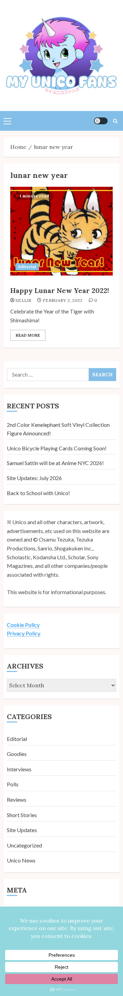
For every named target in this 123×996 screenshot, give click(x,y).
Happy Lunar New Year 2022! (59, 290)
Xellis (23, 300)
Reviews (16, 799)
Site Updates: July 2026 (34, 478)
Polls (12, 784)
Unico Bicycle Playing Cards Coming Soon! (57, 448)
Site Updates (22, 830)
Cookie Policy (23, 624)
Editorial (27, 266)
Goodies (17, 753)
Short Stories (22, 815)
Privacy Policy (23, 633)
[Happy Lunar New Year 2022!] (61, 231)
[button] (7, 121)
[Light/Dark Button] (101, 120)
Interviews (19, 769)
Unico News (21, 860)
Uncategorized (24, 845)
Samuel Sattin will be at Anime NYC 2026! (55, 463)
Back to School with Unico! (38, 493)
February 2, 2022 (63, 300)
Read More (28, 335)
